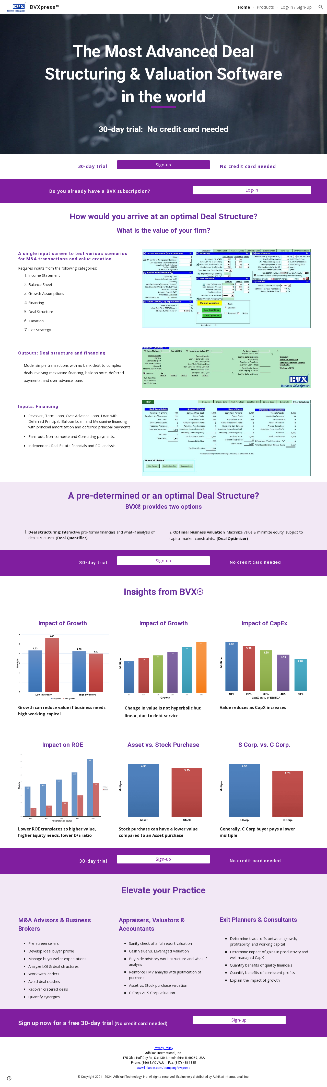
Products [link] (265, 7)
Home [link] (244, 7)
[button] (321, 7)
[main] (163, 71)
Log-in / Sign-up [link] (296, 7)
